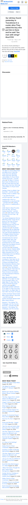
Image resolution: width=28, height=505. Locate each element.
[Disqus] (14, 95)
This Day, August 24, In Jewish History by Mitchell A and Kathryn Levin (10, 455)
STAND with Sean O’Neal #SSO (11, 382)
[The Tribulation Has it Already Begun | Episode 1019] (13, 160)
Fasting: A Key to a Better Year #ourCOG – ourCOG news (11, 191)
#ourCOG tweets (9, 61)
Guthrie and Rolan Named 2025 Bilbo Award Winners (11, 299)
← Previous (11, 12)
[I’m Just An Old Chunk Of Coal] (4, 164)
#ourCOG (10, 60)
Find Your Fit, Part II (7, 418)
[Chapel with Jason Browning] (18, 164)
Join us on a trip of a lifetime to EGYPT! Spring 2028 (11, 459)
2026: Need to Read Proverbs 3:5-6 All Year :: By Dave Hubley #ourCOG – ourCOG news (10, 210)
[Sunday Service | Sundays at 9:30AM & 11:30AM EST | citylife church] (4, 160)
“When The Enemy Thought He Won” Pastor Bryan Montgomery (10, 469)
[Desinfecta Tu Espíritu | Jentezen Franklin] (4, 156)
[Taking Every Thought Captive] (18, 156)
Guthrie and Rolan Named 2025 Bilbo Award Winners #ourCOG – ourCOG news (11, 295)
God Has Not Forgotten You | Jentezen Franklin (10, 437)
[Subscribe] (15, 56)
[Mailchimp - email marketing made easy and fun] (11, 377)
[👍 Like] (4, 67)
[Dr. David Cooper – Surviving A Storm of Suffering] (13, 156)
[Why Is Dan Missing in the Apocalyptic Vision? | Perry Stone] (18, 151)
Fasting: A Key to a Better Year (11, 193)
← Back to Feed (14, 8)
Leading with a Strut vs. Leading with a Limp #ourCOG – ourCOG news (10, 201)
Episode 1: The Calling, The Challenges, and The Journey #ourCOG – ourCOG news (10, 304)
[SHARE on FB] (9, 56)
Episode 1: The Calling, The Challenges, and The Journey (10, 307)
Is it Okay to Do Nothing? (9, 442)
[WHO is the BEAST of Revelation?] (4, 151)
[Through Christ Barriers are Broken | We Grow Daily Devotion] (9, 164)
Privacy (2, 499)
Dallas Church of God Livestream (8, 446)
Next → (18, 12)
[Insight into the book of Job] (9, 151)
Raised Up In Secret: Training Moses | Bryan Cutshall (10, 392)
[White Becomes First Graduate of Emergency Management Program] (13, 151)
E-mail (5, 366)
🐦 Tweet (24, 67)
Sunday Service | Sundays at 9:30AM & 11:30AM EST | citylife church (10, 474)
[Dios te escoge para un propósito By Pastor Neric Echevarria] (9, 156)
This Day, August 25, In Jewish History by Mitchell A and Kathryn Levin (10, 433)
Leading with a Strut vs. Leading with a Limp (10, 204)
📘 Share (17, 67)
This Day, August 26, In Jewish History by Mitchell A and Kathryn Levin (10, 398)
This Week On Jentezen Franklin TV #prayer (8, 387)
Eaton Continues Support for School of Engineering (10, 410)
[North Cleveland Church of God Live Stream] (13, 164)
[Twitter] (12, 56)
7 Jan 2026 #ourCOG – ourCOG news (8, 196)
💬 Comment (10, 67)
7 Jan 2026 (15, 197)
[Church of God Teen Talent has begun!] (9, 160)
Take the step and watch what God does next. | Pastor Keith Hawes (10, 427)
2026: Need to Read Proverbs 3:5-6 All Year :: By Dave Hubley (10, 214)
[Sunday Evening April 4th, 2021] (18, 160)
